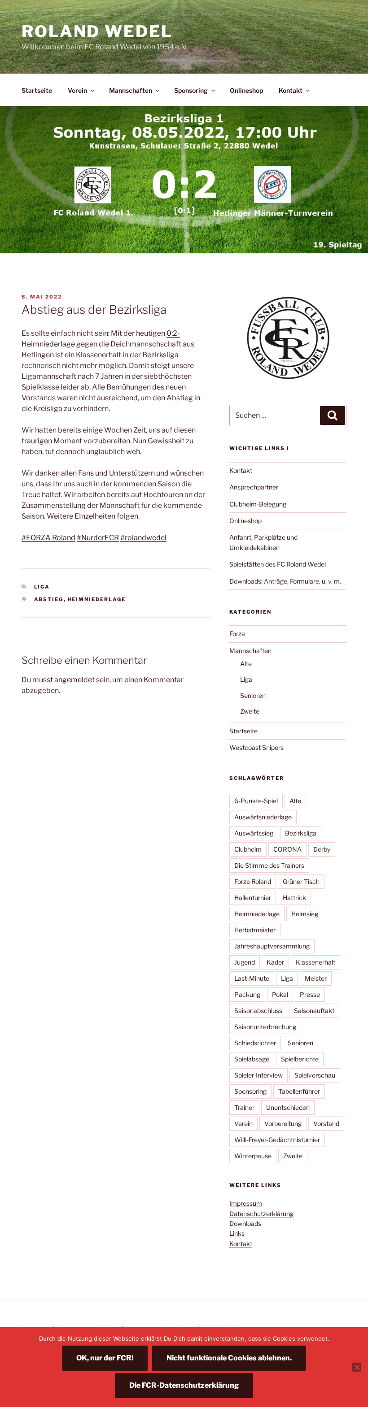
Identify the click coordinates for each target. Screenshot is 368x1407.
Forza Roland (252, 881)
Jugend (244, 962)
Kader (275, 962)
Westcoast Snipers (256, 747)
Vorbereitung (283, 1123)
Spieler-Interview (258, 1075)
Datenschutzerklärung (261, 1213)
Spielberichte (300, 1059)
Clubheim (248, 849)
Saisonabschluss (258, 1010)
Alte (246, 663)
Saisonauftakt (314, 1010)
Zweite (249, 711)
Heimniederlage (97, 599)
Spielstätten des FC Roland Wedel (277, 564)
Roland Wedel (97, 31)
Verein (77, 90)
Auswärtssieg (253, 833)
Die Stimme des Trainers (269, 865)
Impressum (245, 1203)
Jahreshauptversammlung (272, 946)
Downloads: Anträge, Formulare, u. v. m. (285, 581)
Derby (321, 849)
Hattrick (294, 897)
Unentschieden (288, 1107)
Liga (42, 587)
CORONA (287, 849)
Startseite (37, 90)
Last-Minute (251, 978)
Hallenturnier (252, 897)
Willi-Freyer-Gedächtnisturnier (277, 1139)
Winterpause (253, 1156)
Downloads (245, 1223)
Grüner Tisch (301, 881)
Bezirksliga (300, 833)
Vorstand (326, 1123)
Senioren (253, 695)
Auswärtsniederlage (263, 817)
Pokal (280, 994)
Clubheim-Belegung (257, 504)
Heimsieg (304, 914)
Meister (316, 978)
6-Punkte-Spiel (256, 801)
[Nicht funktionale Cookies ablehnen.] (356, 1367)
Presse (310, 994)
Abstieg (49, 599)
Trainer (244, 1107)
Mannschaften (130, 90)
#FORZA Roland (48, 537)
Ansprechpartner (253, 487)
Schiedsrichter (255, 1043)
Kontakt (290, 90)
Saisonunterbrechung (265, 1026)
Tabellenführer (299, 1091)
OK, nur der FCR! (104, 1358)
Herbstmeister (255, 930)
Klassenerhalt (315, 962)
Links (237, 1233)
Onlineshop (246, 90)
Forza (237, 633)
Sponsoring (191, 90)
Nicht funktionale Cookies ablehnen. (229, 1358)
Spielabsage (251, 1059)
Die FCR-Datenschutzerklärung (184, 1385)
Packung (247, 994)
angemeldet (74, 679)
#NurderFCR (98, 537)
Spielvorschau (314, 1075)
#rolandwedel (143, 537)
